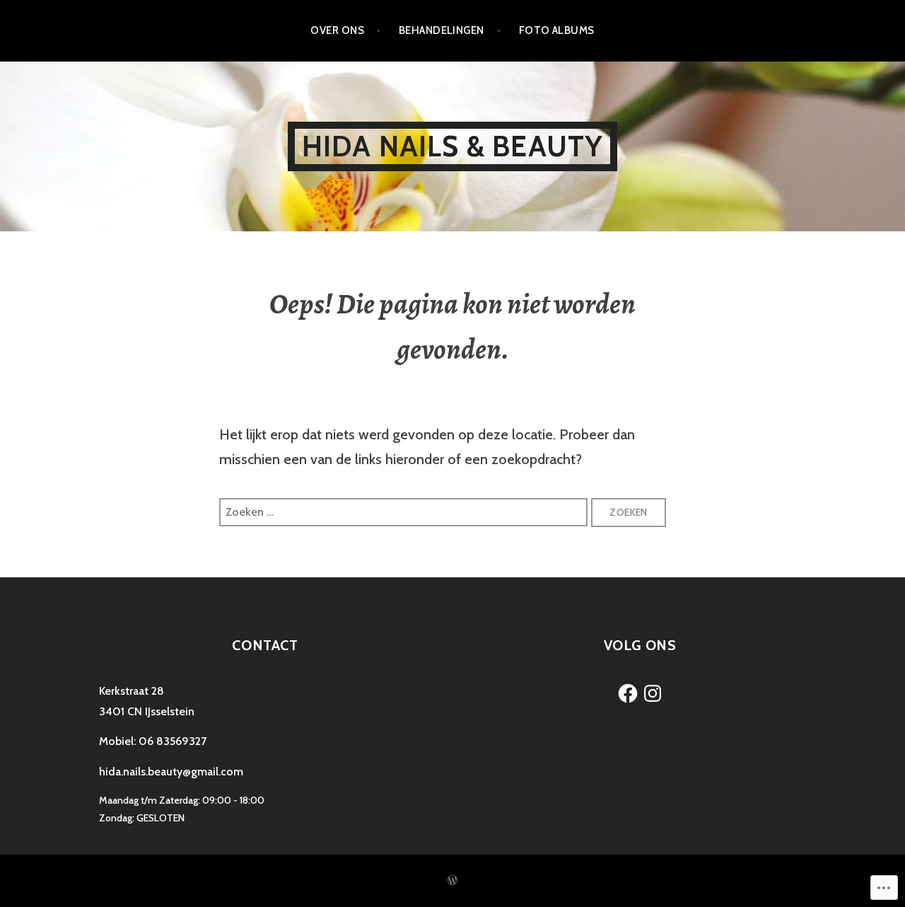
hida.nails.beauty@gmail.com (171, 771)
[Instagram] (652, 693)
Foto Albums (557, 30)
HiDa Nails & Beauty (453, 146)
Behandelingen (441, 30)
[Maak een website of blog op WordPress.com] (452, 880)
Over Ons (337, 30)
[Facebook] (628, 693)
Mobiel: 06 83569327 (152, 741)
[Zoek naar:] (405, 510)
